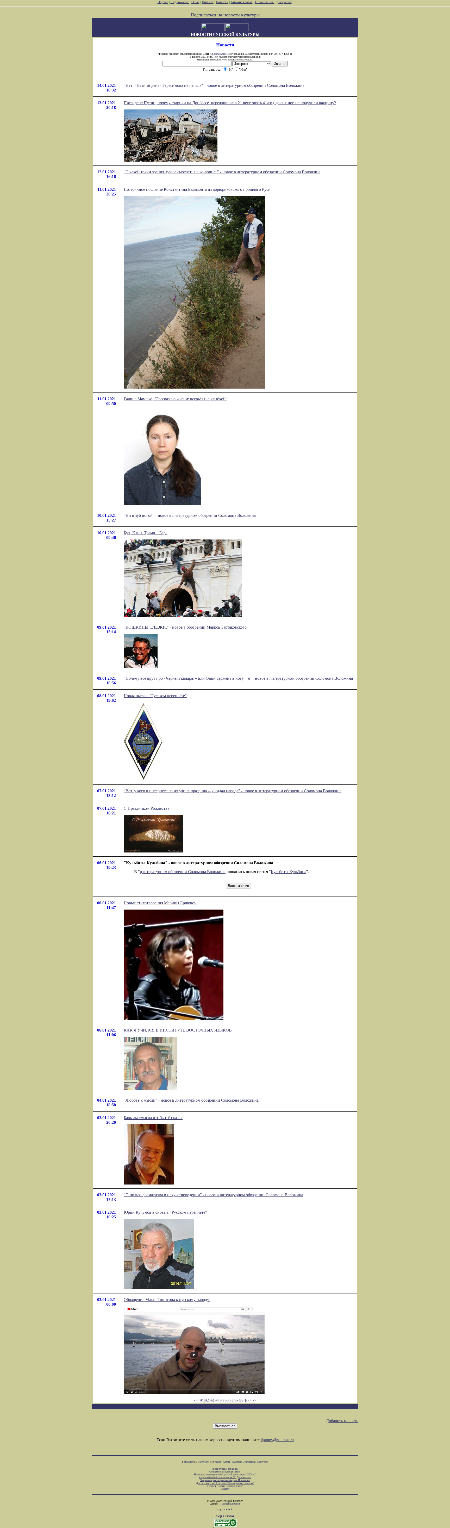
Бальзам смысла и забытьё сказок (153, 1117)
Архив (226, 1461)
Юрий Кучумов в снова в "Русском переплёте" (165, 1212)
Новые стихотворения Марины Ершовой (160, 903)
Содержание (180, 2)
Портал (163, 2)
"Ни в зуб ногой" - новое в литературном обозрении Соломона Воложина (190, 515)
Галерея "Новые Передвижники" (225, 1485)
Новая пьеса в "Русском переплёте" (155, 696)
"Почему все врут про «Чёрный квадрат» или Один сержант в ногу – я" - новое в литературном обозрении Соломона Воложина (238, 678)
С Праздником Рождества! (147, 808)
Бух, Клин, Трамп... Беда (145, 533)
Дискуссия (284, 2)
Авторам (216, 1461)
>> (254, 1400)
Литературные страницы (225, 1468)
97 (231, 1400)
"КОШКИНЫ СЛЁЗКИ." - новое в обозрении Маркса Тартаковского (185, 627)
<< (196, 1400)
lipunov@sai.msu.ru (277, 1440)
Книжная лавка (242, 2)
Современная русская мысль (225, 1471)
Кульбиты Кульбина (288, 871)
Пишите (208, 2)
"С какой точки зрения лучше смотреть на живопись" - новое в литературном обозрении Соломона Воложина (222, 172)
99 (241, 1400)
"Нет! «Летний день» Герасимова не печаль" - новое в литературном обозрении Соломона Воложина (214, 85)
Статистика (249, 1461)
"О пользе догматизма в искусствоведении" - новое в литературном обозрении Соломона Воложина (213, 1195)
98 (236, 1400)
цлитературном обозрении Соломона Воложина (183, 871)
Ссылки (236, 1461)
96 (226, 1400)
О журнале (203, 1461)
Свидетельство (218, 53)
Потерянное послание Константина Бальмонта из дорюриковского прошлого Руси (197, 189)
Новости (222, 2)
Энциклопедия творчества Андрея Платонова (225, 1480)
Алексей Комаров (230, 1503)
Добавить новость (342, 1421)
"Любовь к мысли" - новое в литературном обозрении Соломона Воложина (191, 1100)
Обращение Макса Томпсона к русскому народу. (167, 1299)
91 (202, 1400)
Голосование (264, 2)
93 (212, 1400)
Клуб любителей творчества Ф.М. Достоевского (225, 1477)
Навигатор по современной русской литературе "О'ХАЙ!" (225, 1474)
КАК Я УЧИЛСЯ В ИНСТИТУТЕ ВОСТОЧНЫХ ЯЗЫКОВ (178, 1030)
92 (207, 1400)
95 (222, 1400)
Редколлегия (189, 1461)
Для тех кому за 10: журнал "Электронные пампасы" (225, 1483)
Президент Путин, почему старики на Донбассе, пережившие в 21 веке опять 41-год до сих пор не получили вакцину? (230, 103)
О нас (195, 2)
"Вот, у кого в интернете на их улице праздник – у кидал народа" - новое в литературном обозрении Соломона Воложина (232, 791)
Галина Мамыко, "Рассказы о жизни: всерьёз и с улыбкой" (175, 399)
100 (247, 1400)
